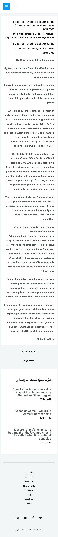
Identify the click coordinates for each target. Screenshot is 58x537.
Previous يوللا (28, 351)
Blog (15, 33)
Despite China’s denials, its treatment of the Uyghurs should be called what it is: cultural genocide (29, 434)
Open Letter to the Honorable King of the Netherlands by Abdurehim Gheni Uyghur (31, 392)
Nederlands (29, 486)
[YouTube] (25, 517)
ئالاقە (29, 503)
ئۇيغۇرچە (29, 477)
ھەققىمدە (29, 499)
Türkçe (29, 490)
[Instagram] (17, 517)
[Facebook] (32, 517)
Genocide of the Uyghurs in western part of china (33, 412)
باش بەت (29, 473)
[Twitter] (40, 517)
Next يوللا (29, 360)
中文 (29, 495)
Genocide (23, 37)
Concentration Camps (30, 33)
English (29, 481)
